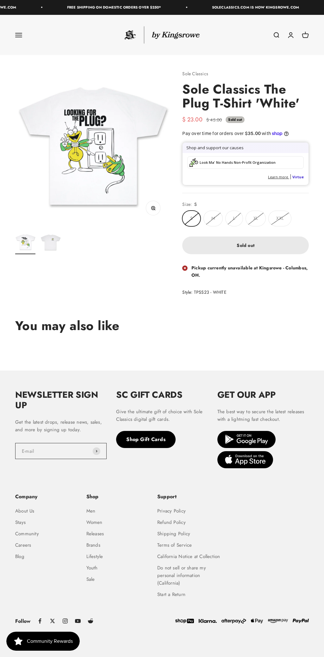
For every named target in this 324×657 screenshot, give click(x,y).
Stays (20, 522)
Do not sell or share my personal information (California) (181, 575)
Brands (93, 545)
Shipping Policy (173, 533)
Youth (92, 567)
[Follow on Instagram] (65, 621)
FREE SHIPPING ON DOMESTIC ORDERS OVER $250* (111, 7)
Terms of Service (174, 545)
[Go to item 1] (25, 243)
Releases (95, 533)
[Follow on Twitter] (52, 621)
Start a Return (171, 594)
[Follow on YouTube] (78, 621)
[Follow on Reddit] (90, 621)
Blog (19, 556)
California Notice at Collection (188, 556)
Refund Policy (171, 522)
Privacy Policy (171, 510)
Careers (23, 545)
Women (94, 522)
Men (91, 510)
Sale (90, 579)
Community (27, 533)
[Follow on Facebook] (40, 621)
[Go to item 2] (50, 243)
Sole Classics (195, 74)
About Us (24, 510)
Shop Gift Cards (145, 439)
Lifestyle (94, 556)
